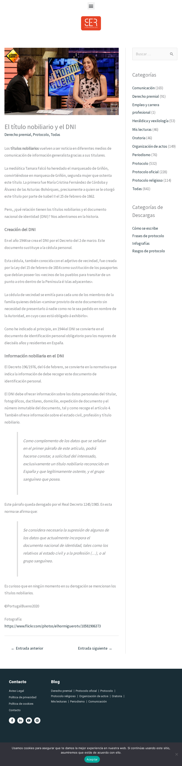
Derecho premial (17, 134)
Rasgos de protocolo (148, 251)
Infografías (141, 243)
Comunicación (143, 88)
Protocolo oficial (145, 171)
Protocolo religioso (147, 180)
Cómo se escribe (145, 228)
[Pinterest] (37, 720)
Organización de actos (149, 146)
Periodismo (141, 154)
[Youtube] (29, 720)
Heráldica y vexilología (150, 120)
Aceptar (92, 759)
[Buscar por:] (154, 54)
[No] (176, 754)
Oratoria (138, 137)
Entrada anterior (27, 648)
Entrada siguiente (95, 648)
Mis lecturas (142, 129)
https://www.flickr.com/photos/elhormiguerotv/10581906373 (52, 626)
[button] (91, 6)
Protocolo (41, 134)
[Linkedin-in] (20, 720)
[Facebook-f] (12, 720)
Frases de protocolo (148, 235)
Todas (55, 134)
